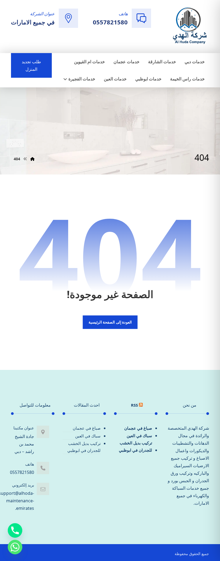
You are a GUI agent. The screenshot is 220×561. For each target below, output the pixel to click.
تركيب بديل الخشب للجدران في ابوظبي (135, 446)
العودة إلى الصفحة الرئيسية (109, 322)
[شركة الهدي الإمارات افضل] (189, 26)
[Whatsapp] (15, 547)
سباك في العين (139, 435)
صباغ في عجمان (138, 428)
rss (134, 405)
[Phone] (15, 530)
